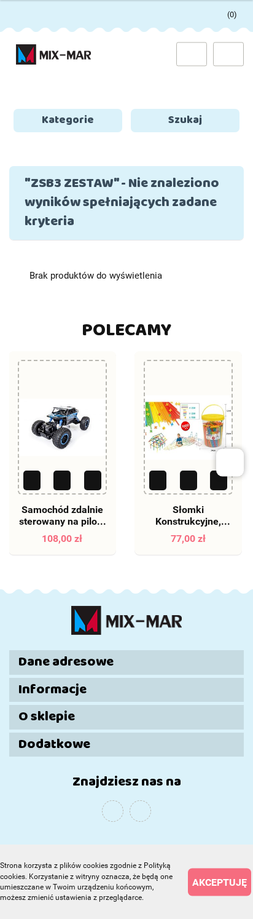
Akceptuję (219, 882)
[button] (126, 662)
